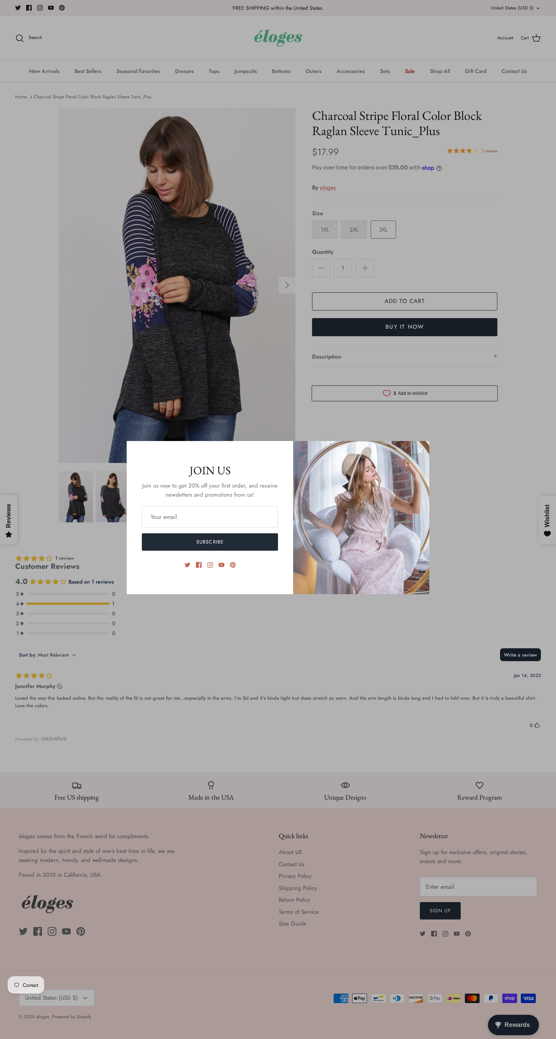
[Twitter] (187, 565)
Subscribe (209, 541)
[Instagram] (210, 565)
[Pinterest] (233, 565)
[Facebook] (199, 565)
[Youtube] (221, 565)
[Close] (420, 450)
